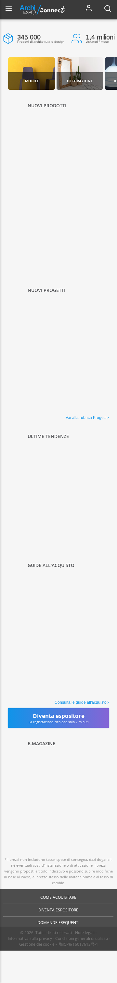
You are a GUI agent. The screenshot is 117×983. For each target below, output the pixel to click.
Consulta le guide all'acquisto (81, 702)
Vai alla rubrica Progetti (86, 417)
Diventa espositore (58, 910)
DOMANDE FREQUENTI (58, 922)
